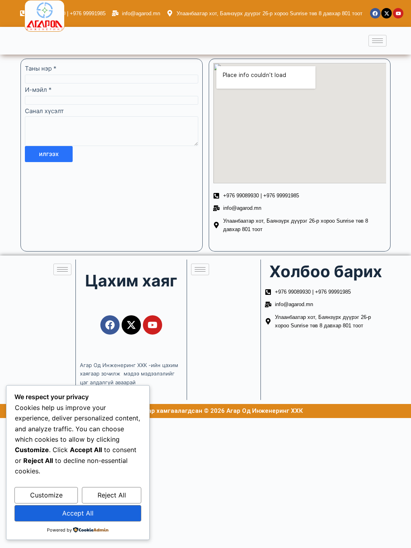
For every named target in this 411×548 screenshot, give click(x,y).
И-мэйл (38, 89)
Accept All (78, 513)
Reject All (112, 495)
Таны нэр (41, 68)
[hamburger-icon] (377, 41)
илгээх (49, 154)
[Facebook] (375, 13)
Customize (46, 495)
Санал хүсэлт (44, 111)
